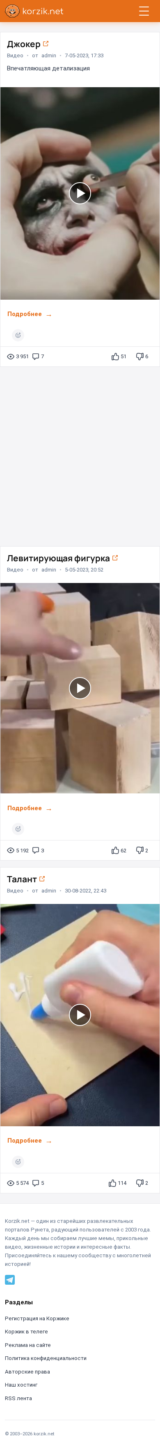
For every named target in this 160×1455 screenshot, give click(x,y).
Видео (15, 55)
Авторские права (27, 1372)
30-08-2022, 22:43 (85, 891)
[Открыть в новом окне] (45, 44)
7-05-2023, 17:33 (84, 55)
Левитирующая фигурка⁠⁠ (59, 558)
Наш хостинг (21, 1385)
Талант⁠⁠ (23, 879)
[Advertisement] (80, 453)
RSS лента (18, 1398)
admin (48, 55)
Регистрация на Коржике (37, 1318)
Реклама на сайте (28, 1345)
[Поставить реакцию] (18, 335)
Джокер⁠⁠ (24, 44)
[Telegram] (10, 1279)
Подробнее (24, 314)
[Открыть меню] (144, 11)
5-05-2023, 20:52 (84, 570)
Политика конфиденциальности (46, 1358)
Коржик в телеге (26, 1331)
